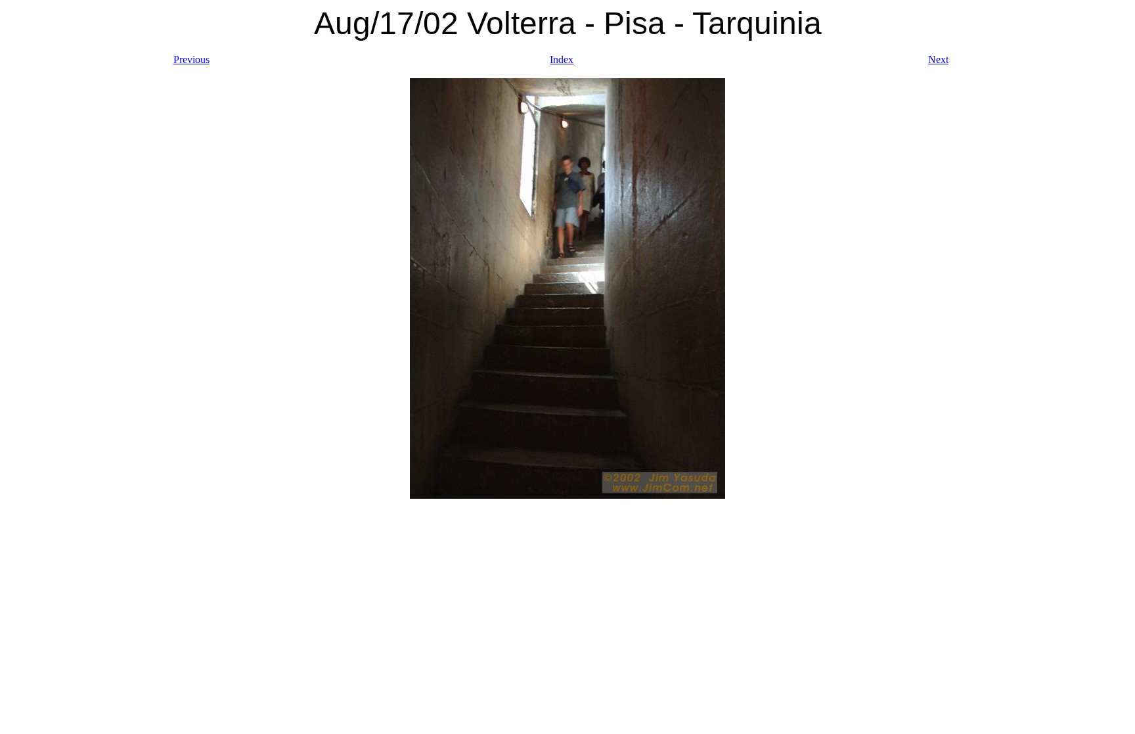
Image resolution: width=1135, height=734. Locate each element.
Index (561, 59)
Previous (191, 59)
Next (938, 59)
